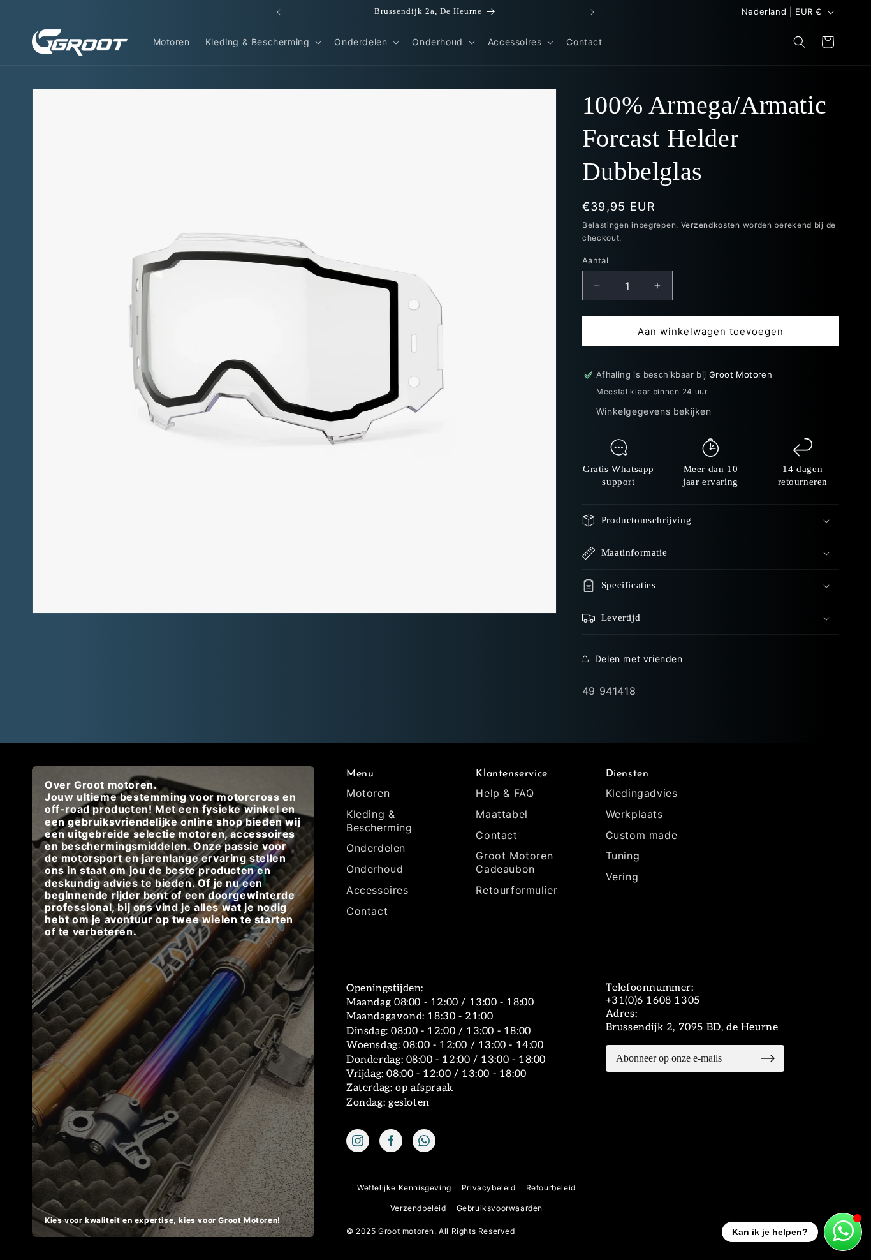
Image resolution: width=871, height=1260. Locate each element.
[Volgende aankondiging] (592, 12)
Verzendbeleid (418, 1208)
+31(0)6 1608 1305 (653, 1001)
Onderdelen (376, 847)
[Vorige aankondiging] (279, 12)
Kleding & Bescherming (379, 821)
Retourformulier (516, 890)
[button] (262, 42)
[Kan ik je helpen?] (843, 1232)
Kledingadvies (642, 793)
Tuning (623, 855)
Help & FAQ (505, 793)
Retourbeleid (551, 1187)
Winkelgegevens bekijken (654, 411)
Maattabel (501, 814)
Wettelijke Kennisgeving (404, 1187)
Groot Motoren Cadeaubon (514, 862)
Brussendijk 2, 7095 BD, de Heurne (692, 1027)
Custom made (642, 835)
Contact (367, 911)
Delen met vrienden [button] (639, 658)
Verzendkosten (710, 225)
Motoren (368, 793)
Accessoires (377, 890)
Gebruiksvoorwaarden (500, 1208)
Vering (622, 876)
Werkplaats (634, 814)
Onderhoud (374, 869)
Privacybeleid (489, 1187)
